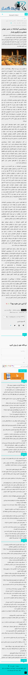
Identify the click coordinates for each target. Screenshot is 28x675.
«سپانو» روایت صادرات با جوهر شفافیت (16, 562)
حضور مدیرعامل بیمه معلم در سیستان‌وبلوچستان (14, 483)
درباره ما (17, 666)
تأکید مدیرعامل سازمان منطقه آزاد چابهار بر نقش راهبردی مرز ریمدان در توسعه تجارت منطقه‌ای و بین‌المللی (14, 465)
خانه (25, 18)
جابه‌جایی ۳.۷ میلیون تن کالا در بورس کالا (15, 387)
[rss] (8, 666)
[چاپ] (11, 23)
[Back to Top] (25, 673)
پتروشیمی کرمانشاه (16, 310)
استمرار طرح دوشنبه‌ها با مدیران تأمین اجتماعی (14, 392)
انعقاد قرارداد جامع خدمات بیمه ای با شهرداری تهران (13, 405)
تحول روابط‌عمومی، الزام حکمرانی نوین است (15, 631)
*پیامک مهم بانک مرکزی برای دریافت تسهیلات (15, 573)
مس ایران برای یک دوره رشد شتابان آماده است (14, 531)
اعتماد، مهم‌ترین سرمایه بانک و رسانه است (15, 589)
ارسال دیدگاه (22, 371)
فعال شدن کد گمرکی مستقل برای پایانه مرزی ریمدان (13, 443)
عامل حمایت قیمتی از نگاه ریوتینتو (17, 615)
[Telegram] (23, 325)
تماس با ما (12, 666)
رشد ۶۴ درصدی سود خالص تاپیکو (17, 407)
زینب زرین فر (21, 312)
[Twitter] (14, 325)
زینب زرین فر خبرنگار (14, 312)
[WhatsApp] (19, 325)
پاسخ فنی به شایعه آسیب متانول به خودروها (15, 509)
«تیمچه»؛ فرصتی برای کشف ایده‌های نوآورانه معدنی (13, 516)
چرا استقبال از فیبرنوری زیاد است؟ (17, 414)
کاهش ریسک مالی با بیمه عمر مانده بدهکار (15, 403)
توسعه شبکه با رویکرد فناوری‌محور (17, 653)
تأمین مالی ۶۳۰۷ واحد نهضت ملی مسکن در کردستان (13, 489)
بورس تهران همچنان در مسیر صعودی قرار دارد (15, 390)
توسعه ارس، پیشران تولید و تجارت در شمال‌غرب (14, 434)
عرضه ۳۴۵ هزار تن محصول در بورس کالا (16, 385)
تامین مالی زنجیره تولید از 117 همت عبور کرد (15, 591)
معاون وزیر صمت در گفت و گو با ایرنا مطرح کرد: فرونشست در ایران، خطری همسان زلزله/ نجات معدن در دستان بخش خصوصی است (14, 606)
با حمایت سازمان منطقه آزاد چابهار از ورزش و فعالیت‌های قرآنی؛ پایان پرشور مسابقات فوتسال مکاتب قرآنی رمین (14, 438)
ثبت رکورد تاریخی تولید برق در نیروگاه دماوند (15, 646)
